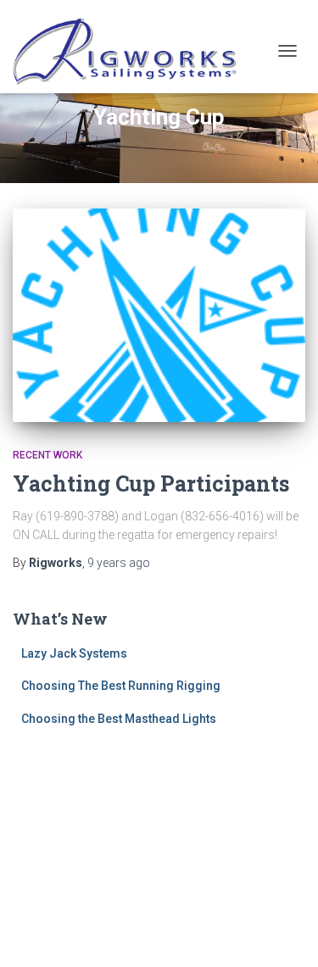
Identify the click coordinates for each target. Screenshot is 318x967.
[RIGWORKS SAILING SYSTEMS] (132, 51)
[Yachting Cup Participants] (159, 315)
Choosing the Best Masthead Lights (118, 718)
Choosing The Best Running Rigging (120, 685)
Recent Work (47, 455)
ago (118, 563)
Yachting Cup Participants (151, 483)
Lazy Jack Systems (74, 653)
